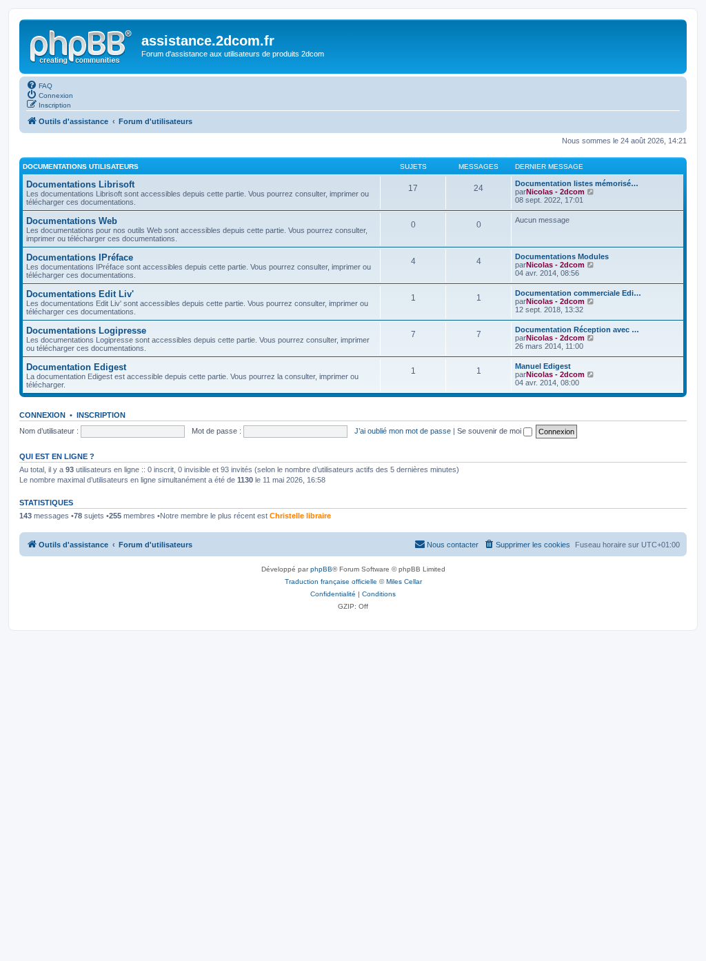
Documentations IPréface (79, 257)
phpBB (321, 569)
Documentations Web (71, 221)
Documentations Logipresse (86, 330)
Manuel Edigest (543, 366)
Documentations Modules (562, 256)
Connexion (42, 415)
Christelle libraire (300, 516)
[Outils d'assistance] (82, 45)
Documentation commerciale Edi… (578, 293)
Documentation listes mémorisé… (576, 183)
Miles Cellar (404, 581)
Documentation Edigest (76, 367)
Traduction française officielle (331, 581)
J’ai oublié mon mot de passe (402, 431)
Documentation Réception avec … (577, 329)
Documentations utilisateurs (81, 166)
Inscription (101, 415)
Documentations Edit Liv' (80, 294)
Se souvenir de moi (490, 431)
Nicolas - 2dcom (555, 192)
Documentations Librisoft (80, 184)
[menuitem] (39, 85)
